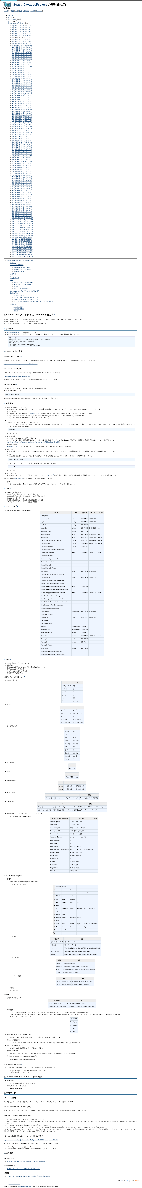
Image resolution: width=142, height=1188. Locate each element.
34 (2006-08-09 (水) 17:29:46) (22, 90)
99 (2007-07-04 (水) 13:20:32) (22, 216)
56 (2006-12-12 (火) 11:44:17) (22, 132)
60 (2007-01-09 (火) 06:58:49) (22, 140)
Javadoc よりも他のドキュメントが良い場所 (25, 291)
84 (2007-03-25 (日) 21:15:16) (22, 187)
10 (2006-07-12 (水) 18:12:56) (22, 43)
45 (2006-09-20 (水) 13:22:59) (22, 111)
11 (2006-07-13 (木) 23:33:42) (22, 45)
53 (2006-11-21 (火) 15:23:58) (22, 126)
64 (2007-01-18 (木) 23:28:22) (22, 148)
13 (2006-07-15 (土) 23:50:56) (22, 49)
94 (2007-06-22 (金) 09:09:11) (22, 206)
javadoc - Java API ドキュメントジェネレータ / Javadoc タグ (27, 1161)
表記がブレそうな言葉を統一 (23, 282)
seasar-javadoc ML (13, 332)
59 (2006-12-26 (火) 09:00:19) (22, 138)
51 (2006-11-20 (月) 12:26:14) (22, 123)
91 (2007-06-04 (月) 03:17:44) (22, 200)
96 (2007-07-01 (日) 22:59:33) (22, 210)
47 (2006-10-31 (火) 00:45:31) (22, 115)
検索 (20, 11)
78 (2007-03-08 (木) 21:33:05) (22, 175)
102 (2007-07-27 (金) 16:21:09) (22, 221)
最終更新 (26, 11)
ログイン (39, 11)
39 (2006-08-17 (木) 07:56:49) (22, 99)
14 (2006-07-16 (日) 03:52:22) (22, 51)
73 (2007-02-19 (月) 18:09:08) (22, 165)
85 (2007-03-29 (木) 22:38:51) (22, 189)
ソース (10, 21)
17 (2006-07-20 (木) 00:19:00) (22, 57)
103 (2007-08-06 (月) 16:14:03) (22, 223)
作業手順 (13, 274)
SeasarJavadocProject (30, 4)
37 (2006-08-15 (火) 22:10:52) (22, 95)
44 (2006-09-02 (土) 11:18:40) (22, 109)
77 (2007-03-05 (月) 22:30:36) (22, 173)
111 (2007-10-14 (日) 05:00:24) (22, 239)
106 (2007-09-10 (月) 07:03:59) (22, 229)
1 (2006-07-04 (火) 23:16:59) (21, 26)
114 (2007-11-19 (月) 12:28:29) (22, 245)
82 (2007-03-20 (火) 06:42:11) (22, 183)
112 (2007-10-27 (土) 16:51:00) (22, 241)
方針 (11, 276)
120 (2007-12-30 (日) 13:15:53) (22, 256)
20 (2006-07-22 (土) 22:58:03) (22, 62)
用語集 (16, 311)
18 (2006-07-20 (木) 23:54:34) (22, 59)
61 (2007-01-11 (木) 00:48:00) (22, 142)
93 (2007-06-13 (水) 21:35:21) (22, 204)
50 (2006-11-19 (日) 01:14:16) (22, 121)
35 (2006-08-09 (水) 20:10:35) (22, 92)
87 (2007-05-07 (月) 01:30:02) (22, 192)
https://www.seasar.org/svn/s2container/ (17, 376)
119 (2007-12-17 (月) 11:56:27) (22, 254)
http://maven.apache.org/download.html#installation (21, 364)
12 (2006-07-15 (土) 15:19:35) (22, 47)
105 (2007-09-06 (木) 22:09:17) (22, 227)
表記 (11, 280)
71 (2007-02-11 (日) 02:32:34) (22, 161)
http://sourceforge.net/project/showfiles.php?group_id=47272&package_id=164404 (34, 442)
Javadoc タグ (18, 307)
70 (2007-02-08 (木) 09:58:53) (22, 159)
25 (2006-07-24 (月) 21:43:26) (22, 72)
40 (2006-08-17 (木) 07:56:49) (22, 101)
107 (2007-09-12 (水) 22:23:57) (22, 231)
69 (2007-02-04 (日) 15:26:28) (22, 157)
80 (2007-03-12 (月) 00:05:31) (22, 179)
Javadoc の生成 (19, 271)
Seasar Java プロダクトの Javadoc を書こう (21, 260)
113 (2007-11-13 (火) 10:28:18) (22, 243)
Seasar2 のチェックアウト (22, 269)
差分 (9, 17)
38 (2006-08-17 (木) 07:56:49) (22, 97)
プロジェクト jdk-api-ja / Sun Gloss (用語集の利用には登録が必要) (29, 1176)
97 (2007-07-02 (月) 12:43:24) (22, 212)
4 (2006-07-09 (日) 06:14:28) (21, 31)
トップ (6, 11)
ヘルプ (32, 11)
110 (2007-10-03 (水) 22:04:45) (22, 237)
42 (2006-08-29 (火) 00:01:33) (22, 105)
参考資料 (13, 304)
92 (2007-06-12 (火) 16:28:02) (22, 202)
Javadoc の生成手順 (16, 265)
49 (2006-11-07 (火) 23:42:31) (22, 119)
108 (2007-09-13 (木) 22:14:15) (22, 233)
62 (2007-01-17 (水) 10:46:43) (22, 144)
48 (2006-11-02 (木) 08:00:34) (22, 117)
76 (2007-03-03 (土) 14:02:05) (22, 171)
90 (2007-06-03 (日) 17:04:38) (22, 198)
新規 (12, 11)
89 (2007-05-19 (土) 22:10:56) (22, 196)
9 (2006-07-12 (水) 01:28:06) (21, 41)
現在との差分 (12, 19)
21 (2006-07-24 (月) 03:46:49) (22, 64)
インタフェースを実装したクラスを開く (27, 297)
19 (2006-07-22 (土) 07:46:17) (22, 60)
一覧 (16, 11)
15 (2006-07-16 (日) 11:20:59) (22, 53)
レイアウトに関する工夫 (22, 288)
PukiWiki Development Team (24, 1186)
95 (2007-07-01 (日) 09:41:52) (22, 208)
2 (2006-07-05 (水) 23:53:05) (21, 27)
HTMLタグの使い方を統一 (22, 284)
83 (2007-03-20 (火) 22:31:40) (22, 185)
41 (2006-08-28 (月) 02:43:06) (22, 103)
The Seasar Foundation (14, 1183)
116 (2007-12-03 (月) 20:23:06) (22, 249)
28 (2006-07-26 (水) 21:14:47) (22, 78)
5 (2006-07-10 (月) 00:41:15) (21, 33)
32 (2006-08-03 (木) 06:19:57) (22, 86)
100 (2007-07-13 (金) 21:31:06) (22, 218)
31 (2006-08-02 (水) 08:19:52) (22, 84)
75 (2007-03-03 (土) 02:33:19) (22, 169)
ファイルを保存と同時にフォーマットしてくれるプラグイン (33, 301)
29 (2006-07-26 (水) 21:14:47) (22, 80)
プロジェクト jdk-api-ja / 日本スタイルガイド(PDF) (23, 1169)
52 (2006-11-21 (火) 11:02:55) (21, 124)
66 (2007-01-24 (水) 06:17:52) (22, 152)
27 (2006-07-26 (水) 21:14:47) (22, 76)
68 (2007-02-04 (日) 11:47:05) (22, 156)
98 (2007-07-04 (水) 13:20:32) (22, 214)
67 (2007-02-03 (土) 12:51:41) (22, 154)
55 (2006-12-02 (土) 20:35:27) (22, 130)
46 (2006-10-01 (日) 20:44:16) (22, 113)
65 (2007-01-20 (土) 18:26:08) (22, 150)
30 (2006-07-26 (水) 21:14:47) (22, 82)
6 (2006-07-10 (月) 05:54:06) (21, 35)
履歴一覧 (11, 15)
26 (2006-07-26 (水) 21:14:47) (22, 74)
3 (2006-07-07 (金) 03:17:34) (21, 29)
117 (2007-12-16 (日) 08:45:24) (22, 251)
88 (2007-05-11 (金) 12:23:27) (22, 194)
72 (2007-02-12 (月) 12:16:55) (22, 163)
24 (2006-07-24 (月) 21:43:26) (22, 70)
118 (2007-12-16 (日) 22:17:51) (22, 252)
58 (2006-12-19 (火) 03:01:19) (22, 136)
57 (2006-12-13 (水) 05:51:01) (22, 134)
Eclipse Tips (14, 293)
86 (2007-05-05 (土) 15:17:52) (22, 190)
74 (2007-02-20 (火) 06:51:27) (22, 167)
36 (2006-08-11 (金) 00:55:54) (22, 93)
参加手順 (13, 263)
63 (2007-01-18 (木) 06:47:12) (22, 146)
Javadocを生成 (12, 446)
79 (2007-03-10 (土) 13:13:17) (22, 177)
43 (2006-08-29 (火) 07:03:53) (22, 107)
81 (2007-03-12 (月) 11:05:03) (22, 181)
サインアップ (14, 278)
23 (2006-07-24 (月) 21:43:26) (22, 68)
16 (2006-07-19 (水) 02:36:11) (22, 55)
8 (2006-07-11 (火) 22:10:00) (21, 39)
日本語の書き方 (19, 309)
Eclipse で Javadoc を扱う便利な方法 (26, 299)
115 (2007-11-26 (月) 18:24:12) (22, 247)
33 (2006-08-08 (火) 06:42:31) (22, 88)
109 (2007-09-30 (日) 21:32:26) (22, 235)
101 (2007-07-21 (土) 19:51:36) (22, 219)
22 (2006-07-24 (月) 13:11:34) (22, 66)
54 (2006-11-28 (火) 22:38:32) (22, 128)
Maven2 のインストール (22, 267)
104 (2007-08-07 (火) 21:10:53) (22, 225)
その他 (16, 286)
